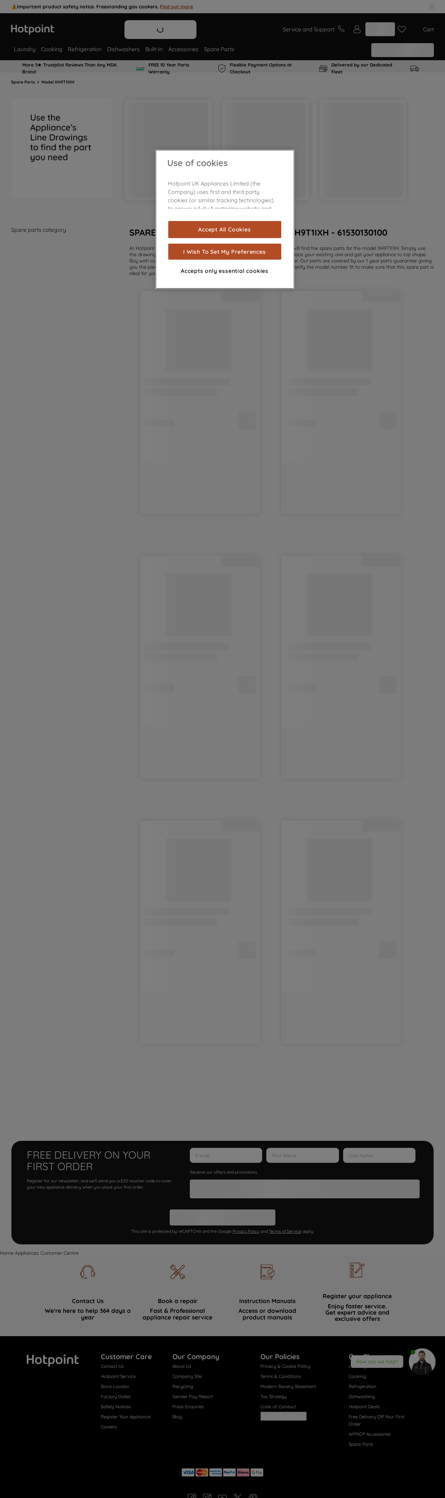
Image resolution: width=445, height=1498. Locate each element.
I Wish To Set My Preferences (224, 251)
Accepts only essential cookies (224, 270)
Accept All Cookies (224, 229)
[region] (224, 219)
